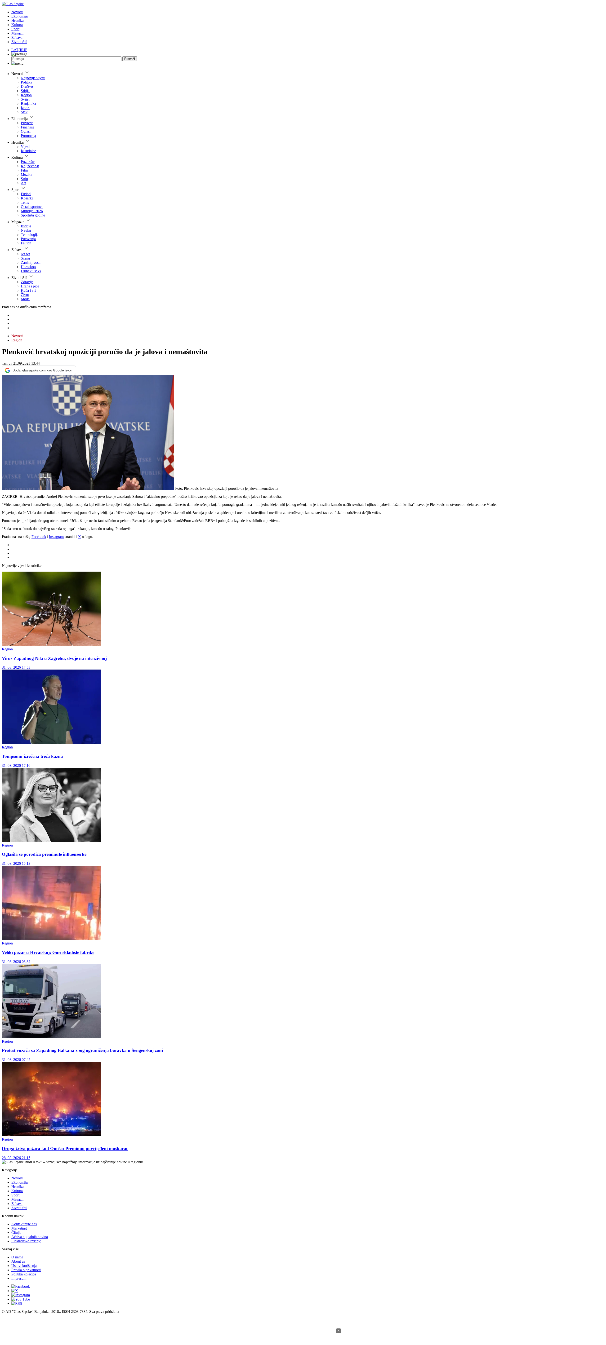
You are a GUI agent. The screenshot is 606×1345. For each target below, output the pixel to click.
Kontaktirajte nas (24, 1224)
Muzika (26, 174)
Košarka (27, 198)
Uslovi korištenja (24, 1266)
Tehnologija (30, 235)
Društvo (27, 86)
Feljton (26, 243)
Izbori (25, 108)
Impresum (18, 1278)
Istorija (26, 226)
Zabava (16, 37)
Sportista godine (33, 215)
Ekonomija (19, 16)
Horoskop (28, 267)
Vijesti (25, 147)
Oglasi (26, 131)
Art (23, 183)
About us (18, 1261)
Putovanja (28, 239)
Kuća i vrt (28, 290)
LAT (14, 50)
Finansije (27, 127)
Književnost (30, 166)
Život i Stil (19, 42)
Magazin (17, 33)
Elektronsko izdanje (26, 1241)
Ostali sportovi (32, 207)
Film (24, 170)
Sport (15, 29)
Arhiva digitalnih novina (29, 1237)
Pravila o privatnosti (26, 1270)
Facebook (38, 537)
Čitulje (16, 1232)
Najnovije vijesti (33, 78)
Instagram (56, 537)
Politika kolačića (23, 1274)
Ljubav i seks (31, 271)
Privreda (27, 123)
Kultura (17, 25)
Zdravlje (27, 282)
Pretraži (129, 59)
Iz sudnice (28, 151)
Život (25, 295)
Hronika (17, 20)
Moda (25, 299)
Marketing (19, 1228)
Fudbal (26, 194)
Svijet (25, 99)
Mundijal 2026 (32, 211)
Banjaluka (28, 103)
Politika (26, 82)
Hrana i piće (30, 286)
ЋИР (23, 50)
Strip (24, 179)
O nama (17, 1257)
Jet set (25, 254)
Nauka (26, 230)
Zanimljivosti (30, 262)
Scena (25, 258)
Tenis (25, 202)
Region (26, 95)
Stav (24, 112)
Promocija (28, 136)
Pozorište (28, 162)
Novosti (17, 12)
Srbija (25, 91)
